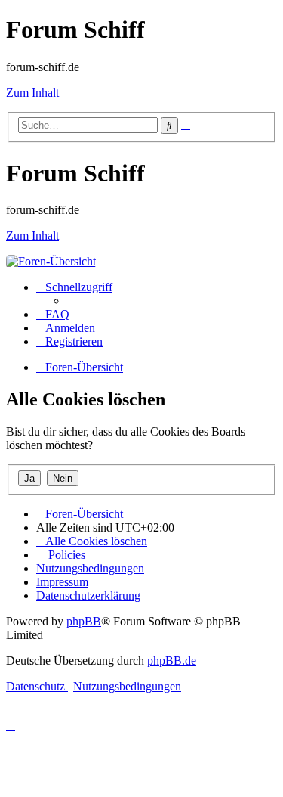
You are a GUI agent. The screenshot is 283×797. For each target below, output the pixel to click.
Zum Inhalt (32, 92)
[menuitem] (52, 314)
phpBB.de (171, 660)
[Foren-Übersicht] (51, 261)
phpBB (83, 621)
